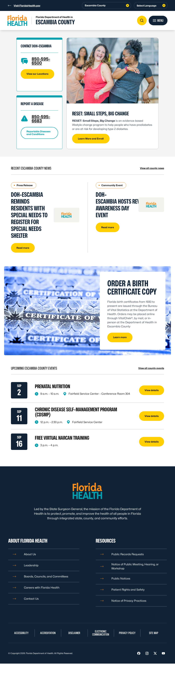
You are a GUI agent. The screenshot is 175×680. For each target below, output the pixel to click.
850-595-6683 (41, 118)
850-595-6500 (41, 60)
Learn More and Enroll (91, 138)
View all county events (151, 368)
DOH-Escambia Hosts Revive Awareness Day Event (121, 205)
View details (152, 390)
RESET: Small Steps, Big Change (100, 113)
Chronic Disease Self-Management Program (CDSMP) (76, 412)
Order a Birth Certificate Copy (132, 287)
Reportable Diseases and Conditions (38, 133)
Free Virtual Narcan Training (62, 438)
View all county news (152, 168)
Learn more (120, 337)
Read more (22, 247)
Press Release (25, 185)
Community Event (112, 185)
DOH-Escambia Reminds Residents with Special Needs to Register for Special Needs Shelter (29, 215)
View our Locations (37, 73)
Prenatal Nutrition (53, 386)
